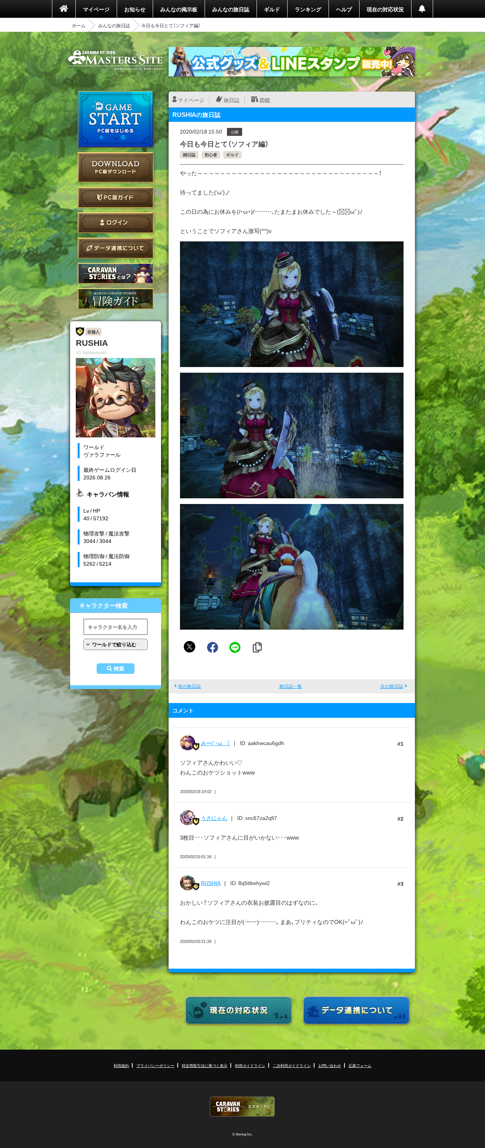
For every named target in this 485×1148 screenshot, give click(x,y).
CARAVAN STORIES (242, 1107)
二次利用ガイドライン (292, 1065)
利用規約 (121, 1065)
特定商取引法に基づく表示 (204, 1065)
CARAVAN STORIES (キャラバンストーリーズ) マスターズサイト (115, 60)
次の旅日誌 (391, 686)
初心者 (211, 154)
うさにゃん (214, 817)
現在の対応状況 (385, 9)
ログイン (115, 222)
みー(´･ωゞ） (215, 743)
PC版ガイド (115, 197)
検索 (119, 668)
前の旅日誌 (189, 686)
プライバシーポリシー (155, 1065)
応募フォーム (360, 1065)
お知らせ (135, 9)
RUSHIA (211, 883)
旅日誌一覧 (290, 686)
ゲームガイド (115, 298)
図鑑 (265, 100)
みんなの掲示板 (178, 9)
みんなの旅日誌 (230, 9)
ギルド (272, 9)
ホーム (79, 25)
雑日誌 (189, 154)
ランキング (308, 9)
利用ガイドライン (250, 1065)
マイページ (96, 9)
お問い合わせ (329, 1065)
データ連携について (115, 248)
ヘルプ (344, 9)
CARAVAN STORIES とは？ (115, 273)
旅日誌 (231, 100)
